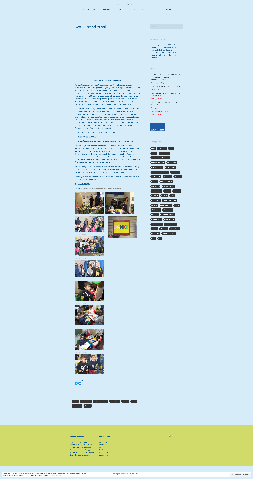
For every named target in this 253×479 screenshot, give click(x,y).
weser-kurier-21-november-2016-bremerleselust (101, 188)
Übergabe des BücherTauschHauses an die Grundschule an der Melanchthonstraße (165, 77)
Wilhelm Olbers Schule (169, 233)
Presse (177, 205)
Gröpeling (178, 177)
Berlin (171, 148)
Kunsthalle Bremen (168, 186)
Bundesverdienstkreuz (158, 162)
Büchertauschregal (157, 167)
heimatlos (154, 181)
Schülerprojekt (77, 406)
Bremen (75, 401)
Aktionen (106, 9)
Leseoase (125, 401)
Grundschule (167, 177)
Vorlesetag (164, 229)
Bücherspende (172, 162)
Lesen (172, 196)
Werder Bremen (175, 229)
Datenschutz (104, 452)
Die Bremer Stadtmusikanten (160, 172)
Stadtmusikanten (156, 219)
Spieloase (88, 406)
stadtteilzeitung (169, 219)
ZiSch (153, 238)
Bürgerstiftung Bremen (100, 401)
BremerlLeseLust (86, 401)
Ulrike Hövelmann (157, 224)
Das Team (103, 442)
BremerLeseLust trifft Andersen (160, 158)
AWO (153, 148)
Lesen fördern (156, 200)
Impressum (103, 455)
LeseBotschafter (156, 191)
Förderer (102, 445)
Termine (121, 9)
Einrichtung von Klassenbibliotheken (165, 86)
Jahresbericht (156, 186)
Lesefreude (155, 196)
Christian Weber (170, 167)
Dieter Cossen (175, 172)
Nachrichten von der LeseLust (145, 9)
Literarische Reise (166, 205)
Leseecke (167, 191)
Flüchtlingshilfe (115, 401)
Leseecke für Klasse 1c (159, 111)
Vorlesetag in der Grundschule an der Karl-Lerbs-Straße (165, 94)
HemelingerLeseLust (166, 181)
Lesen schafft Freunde (170, 200)
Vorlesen (154, 229)
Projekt (134, 401)
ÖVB (160, 238)
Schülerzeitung (168, 210)
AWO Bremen (162, 148)
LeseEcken (177, 191)
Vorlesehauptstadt (171, 224)
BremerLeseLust (88, 9)
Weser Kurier (155, 233)
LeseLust (164, 196)
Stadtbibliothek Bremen (167, 214)
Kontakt (168, 9)
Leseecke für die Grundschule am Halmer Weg (163, 104)
